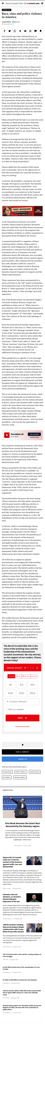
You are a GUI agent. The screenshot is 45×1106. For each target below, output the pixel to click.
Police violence (21, 772)
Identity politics (20, 777)
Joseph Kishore (6, 22)
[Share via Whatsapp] (14, 31)
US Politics (6, 777)
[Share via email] (25, 31)
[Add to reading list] (40, 31)
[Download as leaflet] (30, 31)
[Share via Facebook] (4, 31)
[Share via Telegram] (19, 31)
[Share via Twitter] (9, 31)
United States (34, 772)
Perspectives (7, 772)
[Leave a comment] (35, 31)
